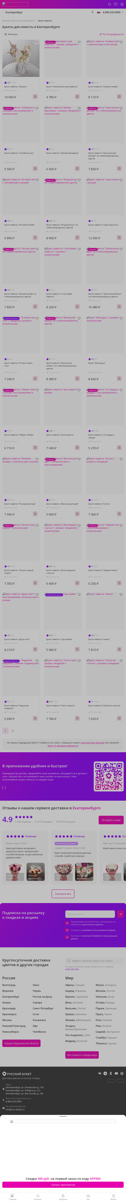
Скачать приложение (63, 1184)
